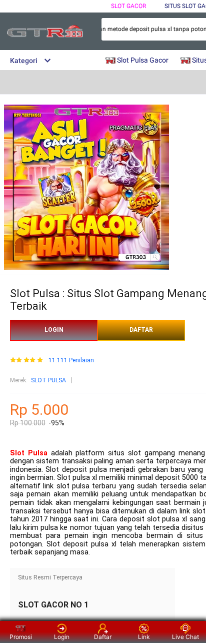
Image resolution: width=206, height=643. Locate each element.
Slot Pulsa (29, 453)
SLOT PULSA (48, 380)
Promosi (21, 636)
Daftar (103, 636)
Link (144, 636)
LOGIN (54, 329)
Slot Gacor (128, 6)
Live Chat (185, 636)
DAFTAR (141, 329)
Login (62, 636)
